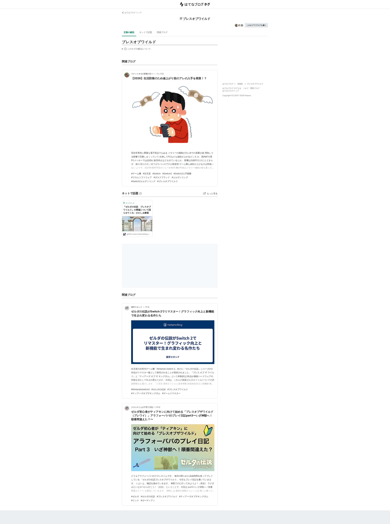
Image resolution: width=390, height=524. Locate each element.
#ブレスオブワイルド (167, 181)
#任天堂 (147, 173)
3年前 (157, 407)
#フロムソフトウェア (141, 177)
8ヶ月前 (160, 74)
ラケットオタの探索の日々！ (143, 74)
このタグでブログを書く (256, 25)
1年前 (147, 307)
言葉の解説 (129, 32)
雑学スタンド (137, 307)
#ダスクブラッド (162, 177)
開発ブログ (254, 88)
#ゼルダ (135, 496)
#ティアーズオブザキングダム (145, 393)
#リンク (135, 500)
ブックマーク (129, 202)
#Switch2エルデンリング (143, 181)
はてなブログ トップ (133, 12)
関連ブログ (162, 32)
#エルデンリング (180, 177)
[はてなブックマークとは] (140, 193)
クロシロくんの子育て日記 (142, 407)
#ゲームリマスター (171, 393)
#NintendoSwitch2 (140, 389)
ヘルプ (245, 88)
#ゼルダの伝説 (158, 389)
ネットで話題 (145, 32)
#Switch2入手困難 (182, 173)
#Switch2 (167, 173)
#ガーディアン (148, 500)
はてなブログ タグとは (231, 88)
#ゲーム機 (136, 173)
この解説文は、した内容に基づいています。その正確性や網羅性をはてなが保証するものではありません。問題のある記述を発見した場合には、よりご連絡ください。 (136, 49)
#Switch (156, 173)
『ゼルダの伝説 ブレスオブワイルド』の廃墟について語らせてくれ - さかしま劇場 (137, 209)
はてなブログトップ (230, 91)
